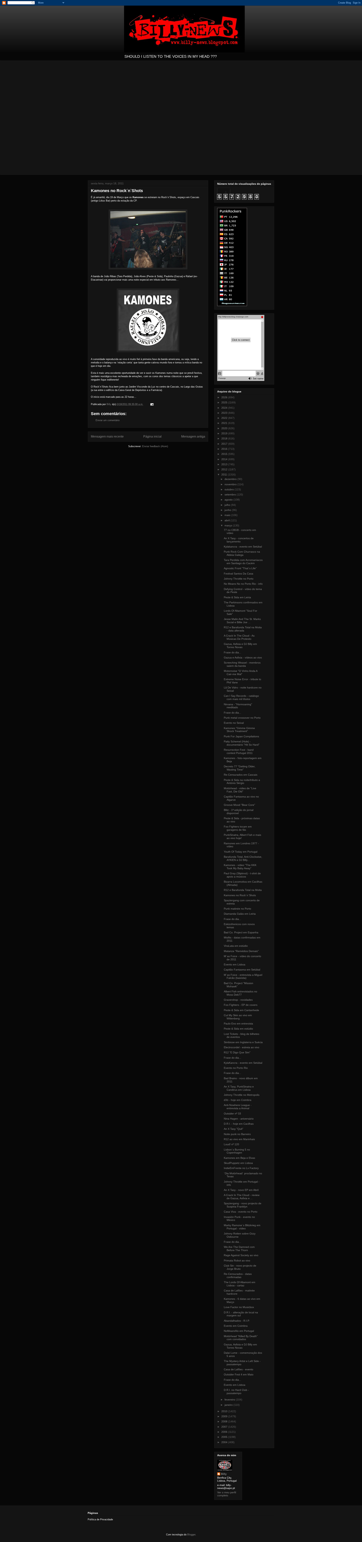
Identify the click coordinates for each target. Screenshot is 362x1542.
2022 (224, 417)
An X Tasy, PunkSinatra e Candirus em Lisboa (239, 1088)
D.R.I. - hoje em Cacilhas (239, 1123)
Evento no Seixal (234, 722)
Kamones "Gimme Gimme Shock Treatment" (239, 730)
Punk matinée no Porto (237, 908)
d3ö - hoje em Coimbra (237, 1099)
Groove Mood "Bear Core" (239, 804)
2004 (224, 1442)
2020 (224, 428)
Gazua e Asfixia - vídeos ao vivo (243, 657)
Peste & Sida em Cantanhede (241, 1010)
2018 (224, 438)
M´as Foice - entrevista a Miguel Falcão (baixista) (243, 976)
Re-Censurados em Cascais (240, 774)
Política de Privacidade (100, 1519)
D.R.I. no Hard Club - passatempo (236, 1391)
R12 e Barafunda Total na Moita (243, 889)
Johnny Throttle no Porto (238, 578)
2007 (224, 1426)
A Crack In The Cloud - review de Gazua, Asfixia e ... (241, 1197)
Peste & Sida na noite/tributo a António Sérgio (242, 781)
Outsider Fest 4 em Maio (238, 1374)
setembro (231, 494)
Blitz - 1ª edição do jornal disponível (238, 811)
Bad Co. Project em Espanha (241, 932)
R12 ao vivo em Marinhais (239, 1139)
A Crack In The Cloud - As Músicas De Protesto (239, 637)
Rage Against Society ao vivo (241, 1255)
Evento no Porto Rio (236, 1067)
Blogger (191, 1534)
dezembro (231, 479)
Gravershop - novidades (238, 999)
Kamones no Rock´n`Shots (240, 895)
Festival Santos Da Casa (238, 573)
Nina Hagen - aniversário (239, 1118)
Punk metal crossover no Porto (242, 717)
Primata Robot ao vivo (237, 1260)
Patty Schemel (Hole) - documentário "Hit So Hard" (241, 743)
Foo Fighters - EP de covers (240, 1004)
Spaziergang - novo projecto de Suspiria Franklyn (242, 1205)
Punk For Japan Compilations (241, 736)
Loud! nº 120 (231, 1144)
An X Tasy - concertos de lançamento (239, 540)
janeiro (229, 1404)
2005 (224, 1436)
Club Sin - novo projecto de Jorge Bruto (240, 1267)
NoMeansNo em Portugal (239, 1330)
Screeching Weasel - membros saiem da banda (242, 664)
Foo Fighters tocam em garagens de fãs (238, 828)
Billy (224, 1473)
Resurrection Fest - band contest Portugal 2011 (239, 751)
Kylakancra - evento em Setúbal (243, 546)
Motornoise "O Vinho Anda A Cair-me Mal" (240, 672)
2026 (224, 397)
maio (228, 515)
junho (228, 509)
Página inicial (152, 436)
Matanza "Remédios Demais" (241, 951)
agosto (229, 499)
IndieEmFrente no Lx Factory (241, 1168)
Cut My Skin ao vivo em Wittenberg (238, 1017)
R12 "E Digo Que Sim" (237, 1052)
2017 (224, 443)
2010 (224, 1411)
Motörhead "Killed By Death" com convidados (241, 1338)
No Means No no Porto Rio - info (243, 583)
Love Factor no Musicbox (239, 1307)
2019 (224, 433)
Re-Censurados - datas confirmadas (238, 1275)
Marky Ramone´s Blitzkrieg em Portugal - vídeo (242, 1227)
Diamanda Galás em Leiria (240, 913)
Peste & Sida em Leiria (237, 597)
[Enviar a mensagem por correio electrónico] (151, 404)
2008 (224, 1421)
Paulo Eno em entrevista (238, 1023)
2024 (224, 407)
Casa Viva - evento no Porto (240, 1211)
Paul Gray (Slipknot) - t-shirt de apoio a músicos (242, 875)
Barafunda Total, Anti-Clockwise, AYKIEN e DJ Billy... (243, 858)
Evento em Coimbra (236, 1325)
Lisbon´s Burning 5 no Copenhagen (237, 1151)
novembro (231, 484)
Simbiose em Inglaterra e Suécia (243, 1042)
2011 (224, 474)
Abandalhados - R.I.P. (237, 1320)
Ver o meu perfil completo (226, 1494)
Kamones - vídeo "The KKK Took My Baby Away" (240, 867)
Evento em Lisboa (234, 964)
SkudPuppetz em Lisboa (238, 1162)
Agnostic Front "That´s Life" (240, 568)
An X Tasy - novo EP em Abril (241, 1189)
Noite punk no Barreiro (237, 1134)
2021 (224, 423)
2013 (224, 464)
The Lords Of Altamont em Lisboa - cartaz (239, 1284)
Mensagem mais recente (107, 436)
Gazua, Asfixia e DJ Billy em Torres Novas (240, 645)
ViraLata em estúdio (236, 945)
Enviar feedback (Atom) (155, 446)
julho (228, 504)
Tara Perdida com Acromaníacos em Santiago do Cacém (243, 561)
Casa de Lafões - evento (238, 1369)
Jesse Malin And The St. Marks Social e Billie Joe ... (242, 621)
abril (227, 520)
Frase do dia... (232, 652)
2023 (224, 412)
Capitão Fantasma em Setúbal (242, 969)
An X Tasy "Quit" (233, 1128)
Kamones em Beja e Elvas (239, 1157)
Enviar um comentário (108, 420)
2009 (224, 1416)
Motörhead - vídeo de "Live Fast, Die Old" (240, 790)
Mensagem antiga (193, 436)
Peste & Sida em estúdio (238, 1028)
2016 (224, 448)
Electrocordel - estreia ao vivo (241, 1047)
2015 (224, 453)
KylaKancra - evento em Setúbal (243, 1062)
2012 (224, 469)
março (229, 525)
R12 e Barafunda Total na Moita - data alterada (243, 629)
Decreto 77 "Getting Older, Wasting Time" (239, 768)
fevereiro (230, 1399)
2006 (224, 1431)
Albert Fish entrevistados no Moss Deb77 (240, 993)
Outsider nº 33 (232, 1113)
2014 (224, 459)
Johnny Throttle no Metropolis (241, 1094)
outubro (230, 489)
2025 (224, 402)
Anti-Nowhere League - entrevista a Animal (238, 1107)
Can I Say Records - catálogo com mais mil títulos (241, 697)
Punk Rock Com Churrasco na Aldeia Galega (242, 553)
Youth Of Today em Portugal (240, 851)
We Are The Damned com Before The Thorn (239, 1248)
